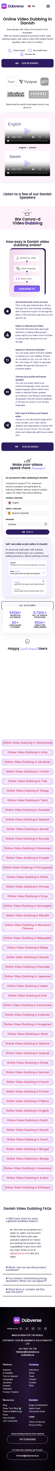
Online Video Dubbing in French (27, 1082)
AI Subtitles (8, 1373)
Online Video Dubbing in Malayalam (27, 938)
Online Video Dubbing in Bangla (27, 1158)
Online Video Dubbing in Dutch (27, 1120)
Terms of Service (37, 1422)
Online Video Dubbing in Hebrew (28, 1043)
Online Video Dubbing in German (28, 1072)
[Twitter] (27, 1329)
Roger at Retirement (38, 1405)
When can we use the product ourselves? (26, 1269)
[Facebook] (21, 1329)
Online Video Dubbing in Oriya (27, 896)
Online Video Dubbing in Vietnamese (27, 742)
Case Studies (9, 1418)
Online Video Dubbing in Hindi (27, 1034)
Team (31, 1376)
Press (5, 1414)
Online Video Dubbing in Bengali (27, 1149)
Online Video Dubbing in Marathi (27, 915)
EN (33, 6)
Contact (32, 1382)
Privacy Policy (35, 1425)
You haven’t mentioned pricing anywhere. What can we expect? (26, 1280)
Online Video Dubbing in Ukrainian (27, 762)
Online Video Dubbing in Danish (27, 1130)
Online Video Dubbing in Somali (27, 829)
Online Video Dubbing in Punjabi (27, 858)
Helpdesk (7, 1388)
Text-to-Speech (10, 1376)
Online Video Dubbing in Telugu (27, 790)
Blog (5, 1405)
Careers (32, 1379)
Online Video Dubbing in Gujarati (27, 1053)
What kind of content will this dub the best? (25, 1291)
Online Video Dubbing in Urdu (28, 752)
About (31, 1373)
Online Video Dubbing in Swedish (27, 810)
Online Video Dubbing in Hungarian (27, 1024)
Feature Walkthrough (12, 1411)
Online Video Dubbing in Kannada (27, 966)
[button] (48, 6)
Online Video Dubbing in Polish (27, 877)
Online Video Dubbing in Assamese (27, 1168)
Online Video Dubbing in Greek (27, 1062)
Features (7, 1370)
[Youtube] (39, 1329)
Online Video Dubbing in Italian (27, 986)
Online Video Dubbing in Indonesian (27, 1005)
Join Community (10, 1421)
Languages (8, 1379)
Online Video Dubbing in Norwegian (27, 905)
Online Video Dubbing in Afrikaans (27, 1187)
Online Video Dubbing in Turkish (27, 771)
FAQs (31, 1385)
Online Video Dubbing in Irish (27, 995)
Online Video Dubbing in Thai (27, 781)
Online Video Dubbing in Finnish (27, 1091)
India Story (34, 1370)
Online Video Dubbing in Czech (27, 1139)
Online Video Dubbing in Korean (27, 957)
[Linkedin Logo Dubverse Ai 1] (33, 1329)
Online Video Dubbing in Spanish (28, 819)
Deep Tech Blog (11, 1408)
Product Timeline (11, 1392)
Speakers (7, 1382)
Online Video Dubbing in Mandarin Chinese (27, 926)
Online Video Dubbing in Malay (27, 947)
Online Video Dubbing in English (27, 1110)
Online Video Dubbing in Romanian (27, 848)
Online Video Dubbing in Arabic (28, 1178)
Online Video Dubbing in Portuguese (27, 867)
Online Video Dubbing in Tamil (27, 800)
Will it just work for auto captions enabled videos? (22, 1220)
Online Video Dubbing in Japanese (28, 976)
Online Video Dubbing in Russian (27, 838)
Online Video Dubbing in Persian (27, 886)
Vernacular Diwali (37, 1411)
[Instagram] (45, 1329)
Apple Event (34, 1408)
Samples (7, 1385)
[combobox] (31, 6)
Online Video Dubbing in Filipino (27, 1101)
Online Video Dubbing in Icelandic (27, 1014)
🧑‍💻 (20, 1408)
